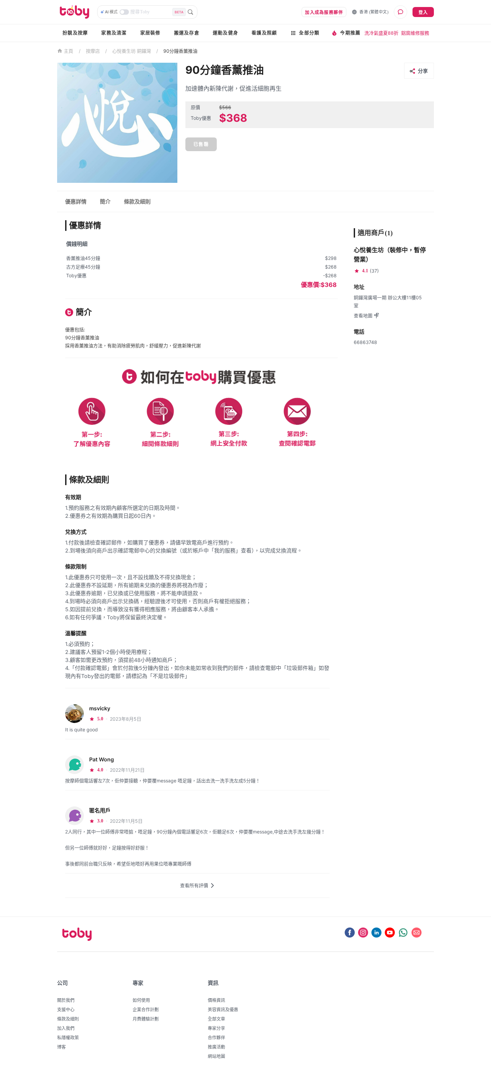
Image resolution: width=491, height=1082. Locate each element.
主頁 (68, 51)
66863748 (365, 342)
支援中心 (65, 1009)
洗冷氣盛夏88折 (381, 33)
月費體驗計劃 (146, 1018)
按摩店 (93, 51)
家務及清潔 (114, 32)
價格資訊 (216, 1000)
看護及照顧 (264, 32)
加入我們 (65, 1028)
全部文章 (216, 1018)
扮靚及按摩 (75, 32)
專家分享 (216, 1028)
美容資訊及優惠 (223, 1009)
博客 (61, 1046)
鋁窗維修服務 (415, 33)
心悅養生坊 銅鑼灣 (131, 51)
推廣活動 (216, 1046)
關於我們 (65, 1000)
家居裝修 (150, 32)
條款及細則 (68, 1018)
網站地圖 (216, 1056)
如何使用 (141, 1000)
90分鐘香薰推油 (180, 51)
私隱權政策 (68, 1037)
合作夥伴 (216, 1037)
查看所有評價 (194, 885)
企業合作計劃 (146, 1009)
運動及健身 (225, 32)
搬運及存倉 (186, 32)
